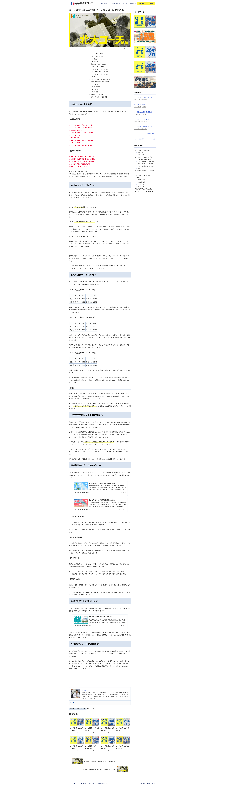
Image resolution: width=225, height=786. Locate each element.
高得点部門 (95, 59)
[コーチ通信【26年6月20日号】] (145, 72)
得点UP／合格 (81, 708)
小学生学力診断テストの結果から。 (100, 79)
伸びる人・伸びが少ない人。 (99, 64)
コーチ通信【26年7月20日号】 (143, 119)
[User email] (73, 703)
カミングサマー (96, 84)
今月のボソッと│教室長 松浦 (99, 97)
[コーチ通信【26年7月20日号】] (145, 57)
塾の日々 (73, 708)
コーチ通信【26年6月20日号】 (143, 127)
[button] (154, 139)
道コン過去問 (96, 87)
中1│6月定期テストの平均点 (100, 74)
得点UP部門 (95, 61)
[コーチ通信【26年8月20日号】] (145, 26)
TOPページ (75, 783)
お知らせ (144, 107)
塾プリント (95, 89)
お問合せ (91, 783)
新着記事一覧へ (151, 133)
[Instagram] (71, 703)
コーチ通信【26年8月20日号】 (143, 97)
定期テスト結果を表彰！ (97, 56)
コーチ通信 (91, 708)
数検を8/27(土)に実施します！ (99, 94)
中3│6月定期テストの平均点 (100, 69)
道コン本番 (95, 92)
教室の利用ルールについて (142, 104)
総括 (93, 77)
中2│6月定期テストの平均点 (100, 72)
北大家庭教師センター (103, 783)
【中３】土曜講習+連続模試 (143, 112)
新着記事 (83, 783)
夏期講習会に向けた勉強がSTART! (100, 82)
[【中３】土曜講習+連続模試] (145, 42)
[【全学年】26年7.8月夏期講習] (145, 87)
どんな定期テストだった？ (98, 66)
